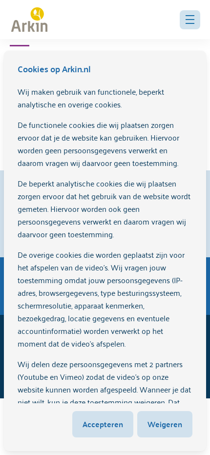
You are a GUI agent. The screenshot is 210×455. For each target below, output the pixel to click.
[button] (190, 19)
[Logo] (29, 19)
